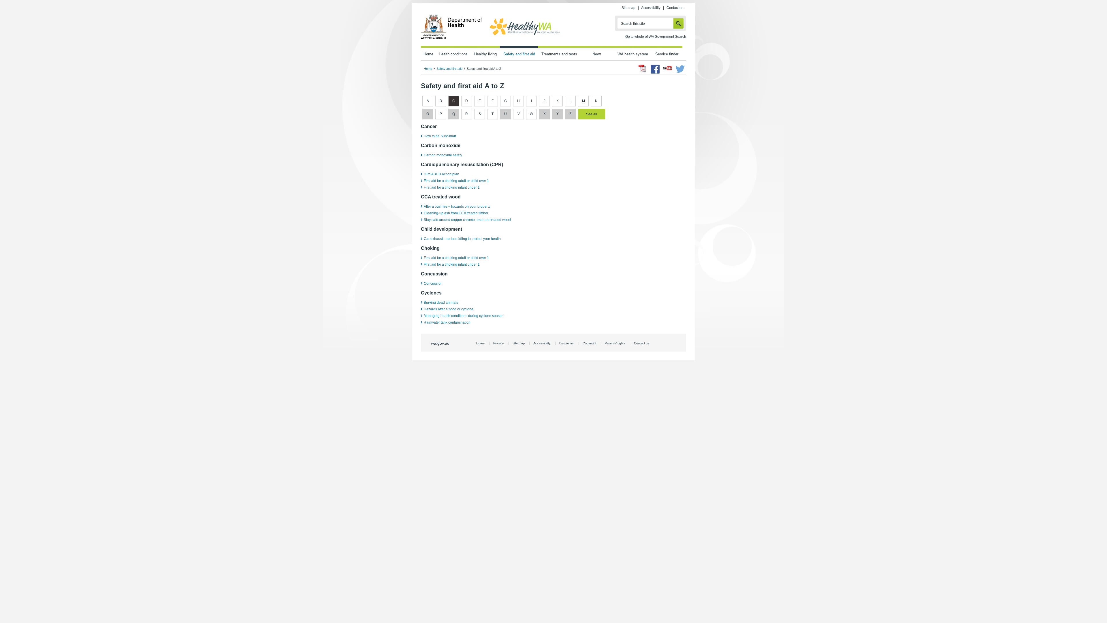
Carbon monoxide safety (443, 155)
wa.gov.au (440, 343)
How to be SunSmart (440, 136)
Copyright (589, 343)
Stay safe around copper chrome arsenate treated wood (467, 220)
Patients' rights (615, 343)
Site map (628, 8)
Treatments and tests (559, 54)
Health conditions (453, 54)
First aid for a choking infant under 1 (452, 187)
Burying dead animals (441, 303)
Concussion (433, 284)
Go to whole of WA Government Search (655, 37)
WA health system (632, 54)
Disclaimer (566, 343)
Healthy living (485, 54)
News (597, 54)
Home (428, 54)
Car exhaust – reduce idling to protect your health (462, 239)
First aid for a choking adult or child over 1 (456, 181)
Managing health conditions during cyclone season (464, 316)
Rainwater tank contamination (447, 322)
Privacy (498, 343)
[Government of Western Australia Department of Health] (451, 38)
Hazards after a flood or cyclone (448, 309)
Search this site (633, 24)
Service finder (666, 54)
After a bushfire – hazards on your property (457, 206)
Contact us (675, 8)
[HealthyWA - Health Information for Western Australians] (525, 35)
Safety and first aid (519, 54)
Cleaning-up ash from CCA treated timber (456, 213)
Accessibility (650, 8)
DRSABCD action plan (441, 174)
